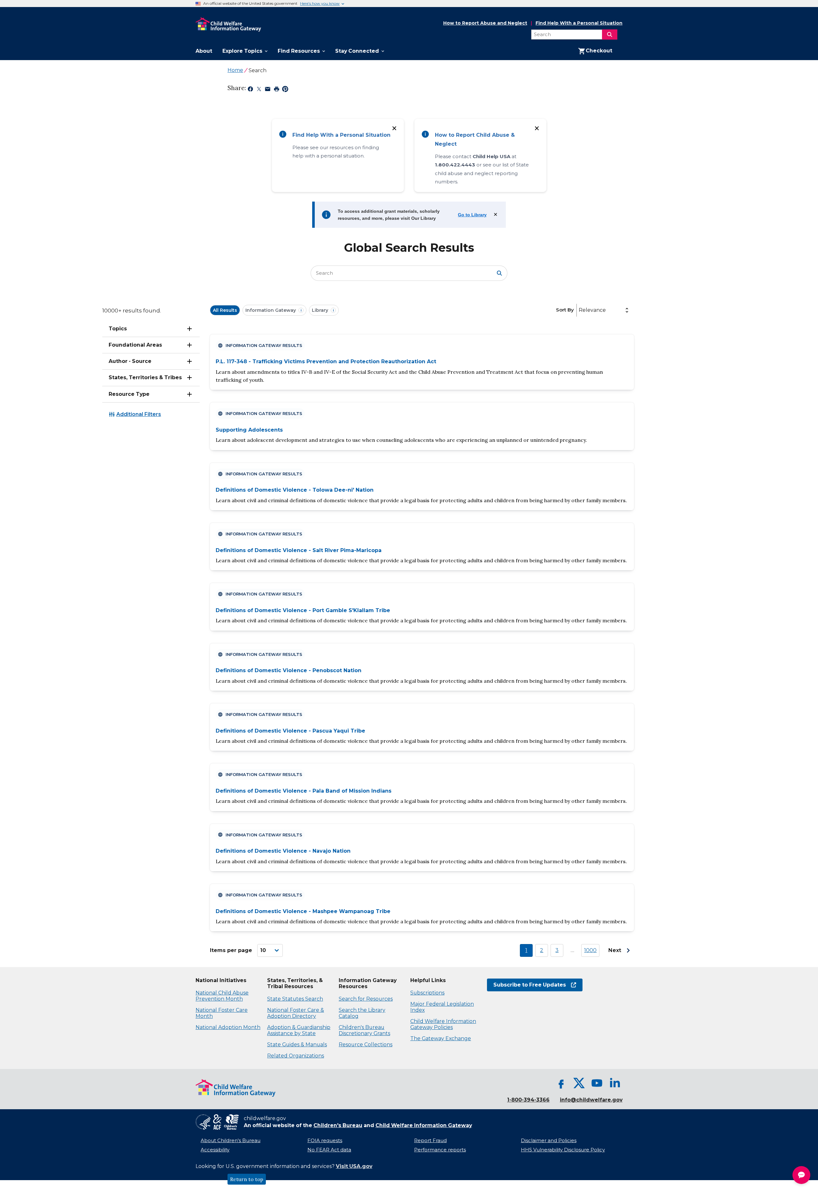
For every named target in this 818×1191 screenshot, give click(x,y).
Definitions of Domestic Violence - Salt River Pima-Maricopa (299, 550)
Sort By (565, 310)
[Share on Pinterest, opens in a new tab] (285, 90)
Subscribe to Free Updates (526, 985)
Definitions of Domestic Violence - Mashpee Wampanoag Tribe (303, 911)
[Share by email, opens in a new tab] (268, 90)
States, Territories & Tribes (145, 377)
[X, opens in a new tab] (579, 1083)
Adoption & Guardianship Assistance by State (298, 1030)
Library (323, 310)
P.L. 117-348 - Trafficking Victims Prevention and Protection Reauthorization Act (326, 361)
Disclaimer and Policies (548, 1140)
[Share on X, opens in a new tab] (259, 90)
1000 (590, 950)
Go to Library (472, 214)
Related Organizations (295, 1056)
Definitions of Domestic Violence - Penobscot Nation (288, 670)
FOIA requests (324, 1140)
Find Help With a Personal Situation (579, 23)
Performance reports (440, 1150)
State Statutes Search (295, 999)
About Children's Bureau (230, 1140)
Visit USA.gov (354, 1166)
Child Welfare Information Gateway (423, 1125)
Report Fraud (430, 1140)
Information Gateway (273, 310)
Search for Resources (366, 999)
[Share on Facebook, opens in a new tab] (250, 90)
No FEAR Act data (329, 1150)
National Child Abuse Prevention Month (222, 996)
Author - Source (130, 361)
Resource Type (129, 394)
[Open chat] (801, 1175)
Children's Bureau (337, 1125)
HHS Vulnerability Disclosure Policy (563, 1150)
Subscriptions (427, 993)
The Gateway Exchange (440, 1038)
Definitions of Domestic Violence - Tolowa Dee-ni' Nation (295, 490)
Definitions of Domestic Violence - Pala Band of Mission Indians (303, 791)
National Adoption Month (228, 1027)
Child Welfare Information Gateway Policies (443, 1024)
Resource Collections (365, 1044)
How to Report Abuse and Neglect (485, 23)
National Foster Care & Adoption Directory (295, 1013)
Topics (118, 329)
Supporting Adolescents (249, 430)
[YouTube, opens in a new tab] (597, 1083)
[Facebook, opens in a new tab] (561, 1083)
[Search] (609, 34)
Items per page (231, 950)
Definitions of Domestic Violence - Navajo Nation (283, 851)
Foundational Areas (135, 345)
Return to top (246, 1179)
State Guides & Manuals (297, 1044)
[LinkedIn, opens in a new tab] (614, 1083)
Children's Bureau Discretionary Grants (364, 1030)
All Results (225, 310)
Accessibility (215, 1150)
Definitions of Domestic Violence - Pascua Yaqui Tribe (290, 731)
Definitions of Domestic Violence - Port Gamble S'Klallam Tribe (303, 610)
